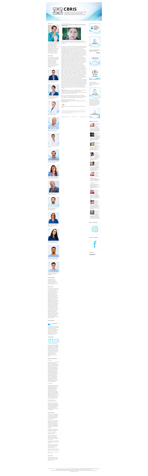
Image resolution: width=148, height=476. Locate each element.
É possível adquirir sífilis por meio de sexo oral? (97, 143)
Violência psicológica (65, 112)
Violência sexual (70, 112)
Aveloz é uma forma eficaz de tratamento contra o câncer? (97, 212)
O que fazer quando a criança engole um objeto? (97, 201)
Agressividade (68, 110)
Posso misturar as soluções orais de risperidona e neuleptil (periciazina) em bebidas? (95, 175)
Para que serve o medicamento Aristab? (97, 133)
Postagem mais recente (65, 116)
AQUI (79, 106)
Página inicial (74, 116)
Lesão (81, 110)
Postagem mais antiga (82, 116)
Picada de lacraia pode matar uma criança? (97, 191)
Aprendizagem (73, 110)
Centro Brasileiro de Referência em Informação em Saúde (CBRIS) (59, 468)
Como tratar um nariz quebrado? (94, 183)
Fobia (79, 110)
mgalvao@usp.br (50, 460)
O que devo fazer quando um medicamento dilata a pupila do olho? (97, 164)
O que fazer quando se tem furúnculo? (97, 153)
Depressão (76, 110)
